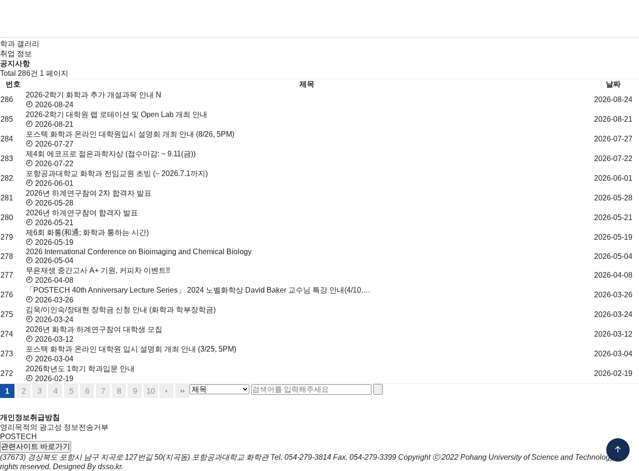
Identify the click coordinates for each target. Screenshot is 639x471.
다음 (167, 391)
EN (564, 18)
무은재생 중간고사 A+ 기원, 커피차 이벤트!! (98, 270)
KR (547, 18)
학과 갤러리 (19, 44)
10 (150, 391)
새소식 (462, 18)
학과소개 (199, 18)
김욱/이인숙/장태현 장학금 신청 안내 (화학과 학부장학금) (122, 310)
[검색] (378, 389)
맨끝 (182, 391)
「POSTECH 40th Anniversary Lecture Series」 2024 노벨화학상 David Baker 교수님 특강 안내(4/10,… (198, 290)
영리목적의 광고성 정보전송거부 (54, 427)
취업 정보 (16, 54)
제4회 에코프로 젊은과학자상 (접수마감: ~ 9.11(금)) (111, 154)
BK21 (425, 18)
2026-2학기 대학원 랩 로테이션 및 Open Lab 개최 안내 (116, 114)
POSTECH (18, 437)
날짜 (613, 84)
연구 (392, 18)
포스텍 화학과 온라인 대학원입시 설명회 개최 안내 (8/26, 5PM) (130, 134)
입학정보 (286, 18)
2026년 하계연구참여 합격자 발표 (82, 213)
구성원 (242, 18)
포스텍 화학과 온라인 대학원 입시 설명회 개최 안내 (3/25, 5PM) (131, 349)
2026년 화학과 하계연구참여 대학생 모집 (95, 329)
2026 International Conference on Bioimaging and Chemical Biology (139, 252)
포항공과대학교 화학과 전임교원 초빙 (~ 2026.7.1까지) (117, 173)
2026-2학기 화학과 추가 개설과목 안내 (91, 95)
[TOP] (618, 450)
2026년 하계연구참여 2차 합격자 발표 (89, 193)
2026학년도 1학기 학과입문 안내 (80, 369)
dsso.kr (109, 467)
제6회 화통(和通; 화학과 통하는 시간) (87, 232)
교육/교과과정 (343, 18)
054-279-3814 (307, 457)
